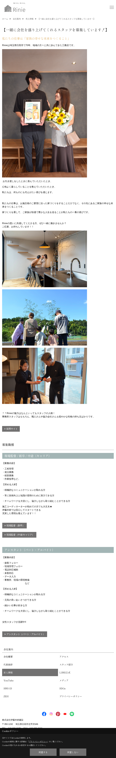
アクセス (63, 656)
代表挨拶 (8, 664)
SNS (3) (8, 688)
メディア (63, 680)
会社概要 (8, 656)
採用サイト (12, 429)
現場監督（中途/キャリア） (20, 535)
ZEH (6, 696)
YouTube (9, 680)
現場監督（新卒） (16, 525)
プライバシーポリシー (70, 696)
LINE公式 (64, 672)
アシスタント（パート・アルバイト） (26, 634)
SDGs (62, 688)
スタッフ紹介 (66, 664)
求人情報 (8, 672)
